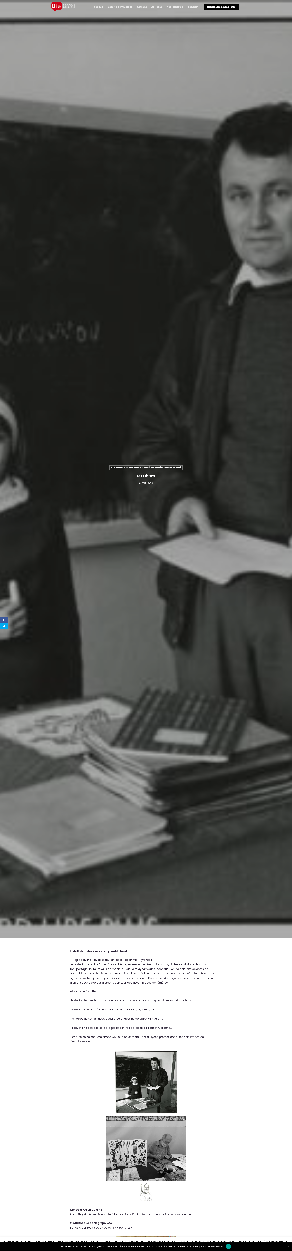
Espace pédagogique (221, 7)
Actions (142, 7)
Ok (228, 1246)
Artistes (156, 7)
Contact (192, 7)
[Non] (288, 1246)
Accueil (98, 7)
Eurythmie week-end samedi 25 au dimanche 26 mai (146, 467)
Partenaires (175, 7)
